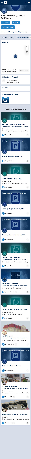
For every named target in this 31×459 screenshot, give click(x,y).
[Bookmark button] (27, 134)
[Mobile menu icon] (2, 2)
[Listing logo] (4, 11)
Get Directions (24, 70)
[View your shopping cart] (29, 2)
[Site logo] (6, 2)
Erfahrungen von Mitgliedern (17, 32)
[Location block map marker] (15, 56)
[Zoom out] (27, 49)
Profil (3, 32)
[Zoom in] (27, 46)
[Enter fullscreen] (27, 52)
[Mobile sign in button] (25, 2)
